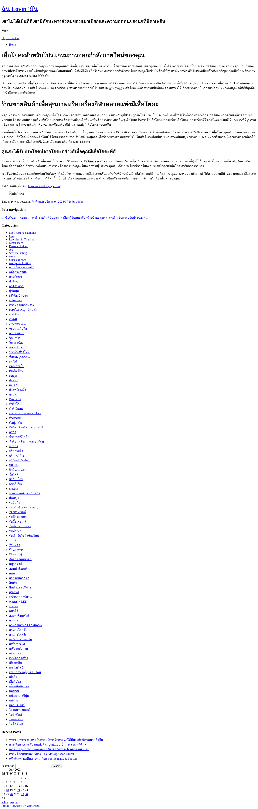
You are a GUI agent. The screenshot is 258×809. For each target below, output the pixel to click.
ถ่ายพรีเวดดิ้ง (17, 389)
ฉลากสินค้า (16, 347)
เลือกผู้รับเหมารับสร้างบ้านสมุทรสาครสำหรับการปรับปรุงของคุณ (107, 217)
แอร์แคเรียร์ (17, 705)
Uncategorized (17, 259)
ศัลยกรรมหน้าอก (20, 559)
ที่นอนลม (15, 418)
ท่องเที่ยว (15, 399)
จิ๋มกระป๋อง (16, 342)
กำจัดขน (14, 281)
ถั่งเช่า (13, 385)
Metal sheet (16, 242)
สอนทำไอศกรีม (19, 568)
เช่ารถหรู (15, 653)
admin (79, 201)
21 (18, 790)
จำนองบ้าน (16, 333)
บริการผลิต (16, 451)
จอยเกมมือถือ (18, 328)
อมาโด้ (13, 611)
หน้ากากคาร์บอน (20, 596)
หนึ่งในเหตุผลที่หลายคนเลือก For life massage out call (43, 758)
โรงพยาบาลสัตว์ (19, 709)
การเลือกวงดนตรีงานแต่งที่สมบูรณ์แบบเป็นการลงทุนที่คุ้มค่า (48, 744)
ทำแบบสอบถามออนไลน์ (25, 413)
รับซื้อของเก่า (18, 516)
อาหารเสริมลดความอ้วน (25, 625)
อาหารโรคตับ (18, 629)
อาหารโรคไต (18, 634)
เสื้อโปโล (15, 681)
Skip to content (10, 38)
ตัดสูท (13, 375)
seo (11, 249)
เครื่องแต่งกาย (18, 648)
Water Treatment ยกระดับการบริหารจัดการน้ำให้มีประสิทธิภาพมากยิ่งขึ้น (56, 739)
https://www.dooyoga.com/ (44, 186)
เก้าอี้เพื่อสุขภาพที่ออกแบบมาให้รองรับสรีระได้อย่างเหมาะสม (49, 749)
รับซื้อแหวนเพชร (20, 526)
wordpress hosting (20, 263)
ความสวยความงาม (22, 305)
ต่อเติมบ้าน (16, 370)
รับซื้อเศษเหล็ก (18, 521)
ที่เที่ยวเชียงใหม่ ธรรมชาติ (26, 427)
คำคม (13, 319)
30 (26, 794)
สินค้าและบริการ (42, 201)
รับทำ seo (15, 531)
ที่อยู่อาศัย (15, 422)
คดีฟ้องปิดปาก (18, 295)
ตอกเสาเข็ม (16, 366)
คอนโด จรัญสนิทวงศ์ (23, 309)
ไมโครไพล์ (16, 724)
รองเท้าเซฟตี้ (17, 512)
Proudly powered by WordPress (20, 805)
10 (3, 786)
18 (7, 790)
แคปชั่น (14, 691)
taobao (13, 256)
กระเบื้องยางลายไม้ (21, 267)
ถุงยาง (13, 394)
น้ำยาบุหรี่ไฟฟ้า (19, 436)
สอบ (12, 573)
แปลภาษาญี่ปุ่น (19, 695)
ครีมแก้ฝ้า (15, 300)
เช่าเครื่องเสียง (18, 658)
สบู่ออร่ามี (15, 564)
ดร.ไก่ (13, 361)
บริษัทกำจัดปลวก (20, 460)
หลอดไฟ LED (18, 601)
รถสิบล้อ (14, 502)
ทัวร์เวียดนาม (18, 408)
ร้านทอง (14, 545)
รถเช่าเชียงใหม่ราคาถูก (24, 507)
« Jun (5, 802)
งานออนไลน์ (17, 323)
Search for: (8, 765)
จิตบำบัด (14, 338)
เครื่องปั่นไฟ (17, 644)
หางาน (13, 606)
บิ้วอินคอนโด (17, 469)
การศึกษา (15, 276)
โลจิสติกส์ (15, 714)
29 (22, 794)
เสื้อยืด (13, 676)
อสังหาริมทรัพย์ (19, 615)
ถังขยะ (13, 380)
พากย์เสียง (15, 483)
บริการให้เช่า (17, 455)
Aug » (14, 802)
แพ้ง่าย (13, 700)
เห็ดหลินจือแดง (19, 686)
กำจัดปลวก (16, 286)
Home (12, 44)
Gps (11, 236)
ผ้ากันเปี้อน (16, 479)
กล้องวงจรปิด (18, 272)
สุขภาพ (14, 592)
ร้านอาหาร (16, 549)
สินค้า (13, 582)
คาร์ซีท (14, 314)
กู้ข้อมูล (14, 290)
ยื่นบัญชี (14, 498)
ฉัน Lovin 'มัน (20, 8)
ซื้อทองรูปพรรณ (19, 356)
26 (11, 794)
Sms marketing (18, 253)
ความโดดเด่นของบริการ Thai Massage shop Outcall (42, 754)
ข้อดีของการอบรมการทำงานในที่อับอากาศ (32, 217)
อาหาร (13, 620)
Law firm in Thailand (22, 239)
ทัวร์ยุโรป (15, 403)
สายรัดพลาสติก (19, 578)
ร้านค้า (13, 540)
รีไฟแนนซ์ (15, 554)
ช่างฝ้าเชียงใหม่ (19, 352)
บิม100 (13, 465)
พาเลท (13, 488)
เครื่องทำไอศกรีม (20, 639)
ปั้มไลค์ (14, 474)
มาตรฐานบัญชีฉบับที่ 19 (24, 493)
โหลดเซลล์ (16, 719)
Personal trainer (18, 246)
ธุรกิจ (12, 432)
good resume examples (22, 232)
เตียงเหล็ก (15, 662)
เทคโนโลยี (16, 667)
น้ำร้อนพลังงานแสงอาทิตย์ (26, 441)
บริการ (13, 446)
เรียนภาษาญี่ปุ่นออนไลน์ (25, 672)
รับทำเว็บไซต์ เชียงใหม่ (24, 535)
